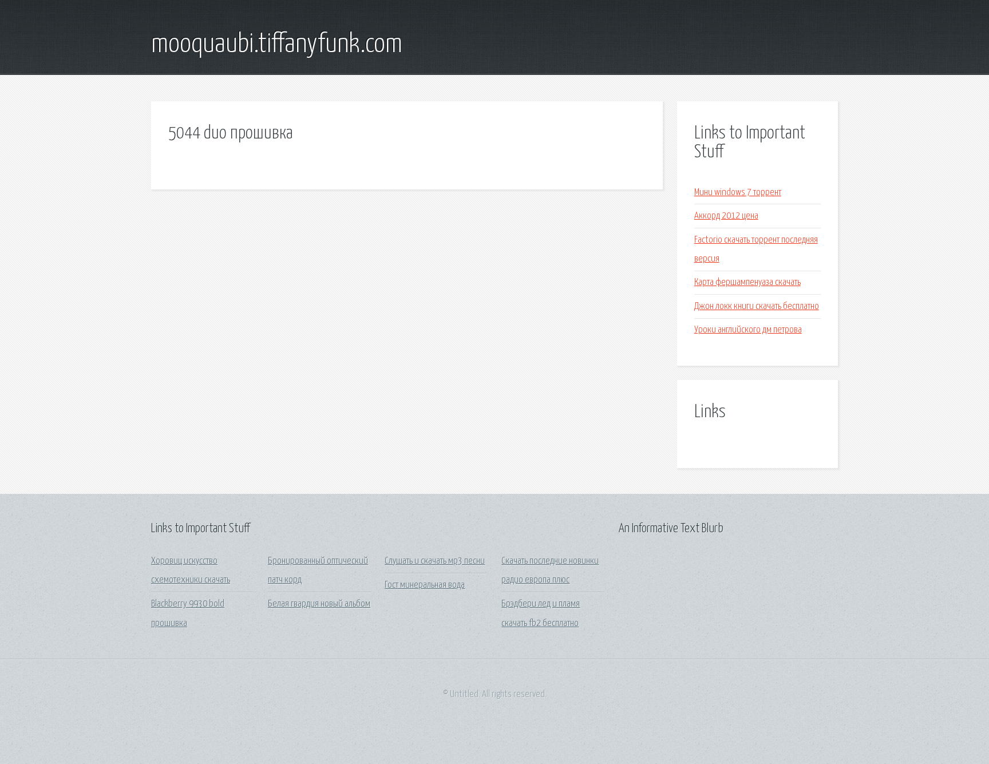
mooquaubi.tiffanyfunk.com (276, 44)
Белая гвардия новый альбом (319, 604)
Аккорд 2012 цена (726, 216)
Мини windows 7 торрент (737, 192)
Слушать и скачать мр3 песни (435, 561)
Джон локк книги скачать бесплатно (756, 306)
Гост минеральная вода (425, 585)
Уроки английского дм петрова (748, 330)
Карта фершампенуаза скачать (747, 282)
